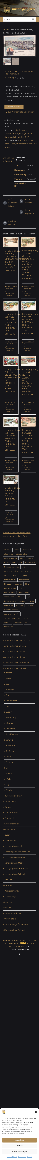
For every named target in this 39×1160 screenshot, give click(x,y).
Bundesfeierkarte (11, 567)
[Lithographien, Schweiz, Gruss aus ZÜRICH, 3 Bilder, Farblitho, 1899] (10, 422)
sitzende (29, 605)
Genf (8, 695)
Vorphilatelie (10, 919)
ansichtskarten (10, 558)
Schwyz (9, 740)
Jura (8, 706)
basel (6, 144)
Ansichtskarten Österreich (16, 663)
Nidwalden (11, 723)
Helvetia (7, 584)
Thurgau (10, 762)
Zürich (9, 790)
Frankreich (9, 818)
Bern (14, 563)
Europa (7, 807)
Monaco (8, 880)
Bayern (30, 558)
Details (15, 286)
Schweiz (8, 902)
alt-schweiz (26, 550)
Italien (7, 835)
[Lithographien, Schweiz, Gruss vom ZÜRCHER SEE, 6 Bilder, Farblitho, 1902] (28, 422)
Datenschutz (15, 949)
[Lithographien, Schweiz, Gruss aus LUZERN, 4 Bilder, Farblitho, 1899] (28, 306)
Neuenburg (11, 717)
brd (20, 563)
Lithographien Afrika (14, 846)
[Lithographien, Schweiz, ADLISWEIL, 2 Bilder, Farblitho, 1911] (10, 480)
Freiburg (10, 689)
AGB (27, 946)
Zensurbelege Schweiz (15, 930)
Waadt (9, 773)
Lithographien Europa (14, 857)
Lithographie (22, 144)
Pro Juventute (10, 601)
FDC (15, 575)
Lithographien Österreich (16, 868)
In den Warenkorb (13, 107)
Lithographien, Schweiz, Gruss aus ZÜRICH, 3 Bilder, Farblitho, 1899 (12, 438)
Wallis (8, 779)
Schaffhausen (12, 734)
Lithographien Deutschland (17, 852)
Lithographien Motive (14, 863)
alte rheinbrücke (25, 140)
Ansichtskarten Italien (14, 651)
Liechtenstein (10, 588)
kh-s (27, 584)
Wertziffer (18, 622)
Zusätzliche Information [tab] (7, 159)
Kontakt (25, 949)
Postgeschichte (11, 891)
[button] (36, 1112)
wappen (7, 622)
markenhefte (9, 597)
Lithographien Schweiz (15, 874)
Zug (7, 784)
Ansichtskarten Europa (15, 646)
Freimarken (24, 580)
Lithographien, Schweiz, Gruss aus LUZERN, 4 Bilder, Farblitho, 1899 (30, 322)
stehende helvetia (11, 614)
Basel (15, 133)
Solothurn (10, 745)
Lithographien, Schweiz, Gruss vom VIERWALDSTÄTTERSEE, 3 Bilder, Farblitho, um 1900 (17, 259)
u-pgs (7, 147)
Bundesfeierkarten (13, 796)
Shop (5, 30)
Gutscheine (9, 829)
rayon (32, 601)
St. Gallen (10, 751)
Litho (12, 144)
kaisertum (18, 584)
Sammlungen (10, 896)
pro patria (23, 601)
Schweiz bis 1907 (21, 137)
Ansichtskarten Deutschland (17, 640)
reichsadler (8, 605)
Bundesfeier (30, 563)
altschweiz (8, 554)
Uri (7, 768)
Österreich (8, 627)
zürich (27, 622)
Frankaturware (10, 580)
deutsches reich (11, 571)
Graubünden (11, 701)
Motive (21, 597)
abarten (7, 550)
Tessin (8, 757)
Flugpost (23, 575)
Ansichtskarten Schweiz (15, 668)
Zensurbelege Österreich (16, 924)
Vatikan (8, 908)
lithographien (23, 592)
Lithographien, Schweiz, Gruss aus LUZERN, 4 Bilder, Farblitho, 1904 (12, 322)
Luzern (9, 712)
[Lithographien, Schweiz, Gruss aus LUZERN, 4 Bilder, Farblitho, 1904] (10, 306)
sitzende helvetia (11, 610)
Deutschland (25, 571)
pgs (28, 597)
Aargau (9, 673)
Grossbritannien (11, 824)
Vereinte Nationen (13, 913)
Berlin (6, 563)
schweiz (33, 144)
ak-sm (16, 550)
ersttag (7, 575)
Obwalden (10, 729)
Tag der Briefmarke (12, 618)
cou (23, 567)
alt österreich (21, 554)
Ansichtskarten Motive (14, 657)
